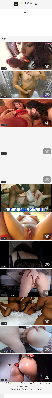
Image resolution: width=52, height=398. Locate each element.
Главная (15, 389)
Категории (35, 389)
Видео (25, 389)
